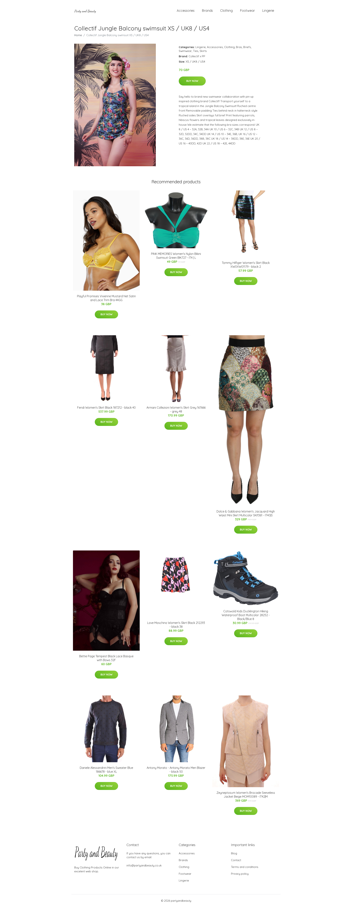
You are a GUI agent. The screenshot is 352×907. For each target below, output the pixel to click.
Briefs (247, 47)
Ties (195, 51)
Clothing (226, 10)
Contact (236, 860)
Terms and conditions (244, 867)
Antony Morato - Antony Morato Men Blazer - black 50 (176, 769)
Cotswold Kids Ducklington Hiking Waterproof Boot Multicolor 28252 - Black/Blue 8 (246, 615)
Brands (207, 10)
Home (78, 35)
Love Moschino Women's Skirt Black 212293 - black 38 (176, 624)
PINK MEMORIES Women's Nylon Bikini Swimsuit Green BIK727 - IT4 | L (176, 255)
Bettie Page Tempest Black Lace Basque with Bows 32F (106, 658)
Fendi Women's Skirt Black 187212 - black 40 (106, 407)
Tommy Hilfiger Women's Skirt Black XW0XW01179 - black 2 (246, 264)
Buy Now (192, 81)
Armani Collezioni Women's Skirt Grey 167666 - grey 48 (176, 409)
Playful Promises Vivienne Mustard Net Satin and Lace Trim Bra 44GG (106, 298)
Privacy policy (240, 873)
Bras (239, 47)
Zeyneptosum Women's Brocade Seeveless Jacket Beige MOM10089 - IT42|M (246, 794)
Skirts (203, 51)
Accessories (186, 10)
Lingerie (268, 10)
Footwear (247, 10)
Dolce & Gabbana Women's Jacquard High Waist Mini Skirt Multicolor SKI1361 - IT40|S (246, 513)
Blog (234, 853)
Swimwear (185, 51)
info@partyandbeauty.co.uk (144, 865)
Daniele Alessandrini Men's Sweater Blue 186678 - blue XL (106, 769)
